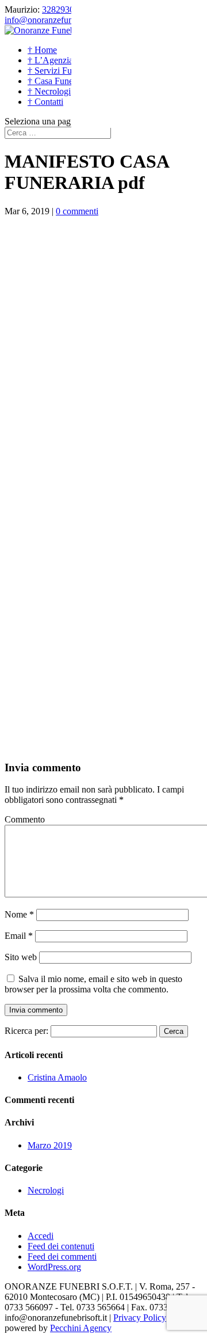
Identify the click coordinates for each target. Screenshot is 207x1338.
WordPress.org (54, 1267)
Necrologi (46, 1190)
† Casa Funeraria (58, 81)
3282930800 (65, 9)
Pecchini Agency (81, 1328)
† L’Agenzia (50, 60)
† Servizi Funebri (59, 70)
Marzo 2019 (50, 1145)
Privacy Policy (139, 1317)
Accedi (40, 1236)
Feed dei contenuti (61, 1246)
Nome (19, 914)
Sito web (21, 957)
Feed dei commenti (62, 1256)
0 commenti (77, 211)
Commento (25, 819)
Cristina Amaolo (57, 1077)
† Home (42, 50)
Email (19, 936)
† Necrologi (49, 91)
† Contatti (45, 102)
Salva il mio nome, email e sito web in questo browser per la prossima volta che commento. (93, 984)
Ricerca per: (26, 1031)
